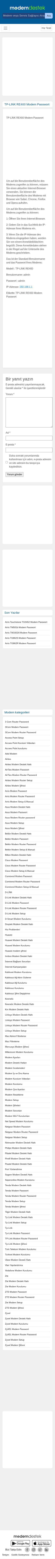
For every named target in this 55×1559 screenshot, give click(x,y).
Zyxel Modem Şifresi (15, 1345)
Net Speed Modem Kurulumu (19, 1121)
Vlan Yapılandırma (14, 1265)
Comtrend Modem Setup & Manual (22, 887)
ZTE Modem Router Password (19, 1297)
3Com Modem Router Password (20, 732)
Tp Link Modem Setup (15, 1222)
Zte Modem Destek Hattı (17, 1281)
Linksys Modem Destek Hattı (19, 1015)
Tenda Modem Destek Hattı (18, 1185)
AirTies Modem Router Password (21, 775)
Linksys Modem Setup (15, 1031)
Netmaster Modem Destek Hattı (20, 1142)
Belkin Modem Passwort (16, 839)
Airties (8, 759)
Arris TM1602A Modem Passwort (21, 632)
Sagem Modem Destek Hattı (18, 1174)
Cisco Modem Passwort (16, 860)
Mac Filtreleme (12, 1041)
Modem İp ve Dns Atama (17, 1073)
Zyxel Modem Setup (14, 1340)
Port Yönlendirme (13, 1169)
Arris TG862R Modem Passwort (20, 643)
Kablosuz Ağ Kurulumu (16, 983)
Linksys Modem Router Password (21, 1025)
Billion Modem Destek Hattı (18, 855)
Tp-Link (8, 1228)
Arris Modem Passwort (16, 791)
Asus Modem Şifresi (14, 828)
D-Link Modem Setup (15, 913)
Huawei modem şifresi (15, 951)
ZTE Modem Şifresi (14, 1308)
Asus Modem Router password (20, 817)
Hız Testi (46, 28)
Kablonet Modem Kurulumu (18, 972)
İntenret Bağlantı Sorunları (18, 961)
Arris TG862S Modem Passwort (20, 638)
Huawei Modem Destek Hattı (19, 940)
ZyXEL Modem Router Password (21, 1334)
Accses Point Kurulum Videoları (20, 743)
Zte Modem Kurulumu (15, 1286)
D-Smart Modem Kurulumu (18, 919)
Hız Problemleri (12, 929)
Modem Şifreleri (12, 1105)
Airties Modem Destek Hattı (18, 764)
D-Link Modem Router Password (21, 908)
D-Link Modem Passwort (17, 903)
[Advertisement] (27, 66)
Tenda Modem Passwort (16, 1190)
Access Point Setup (14, 737)
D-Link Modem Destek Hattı (18, 897)
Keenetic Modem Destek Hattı (19, 1004)
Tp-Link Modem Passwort (17, 1233)
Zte (6, 1276)
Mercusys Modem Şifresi (17, 1047)
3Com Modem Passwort (16, 727)
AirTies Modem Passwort (17, 769)
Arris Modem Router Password (20, 796)
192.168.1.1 (26, 287)
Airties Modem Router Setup (18, 780)
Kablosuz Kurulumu (14, 988)
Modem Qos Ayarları (15, 1089)
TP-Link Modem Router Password (21, 1238)
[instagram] (33, 1549)
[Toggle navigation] (5, 28)
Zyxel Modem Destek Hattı (18, 1318)
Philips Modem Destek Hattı (18, 1148)
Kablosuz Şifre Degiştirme (17, 993)
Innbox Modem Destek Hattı (18, 956)
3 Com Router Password (17, 722)
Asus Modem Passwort (16, 812)
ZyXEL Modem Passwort (17, 1329)
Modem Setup (12, 1100)
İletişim (5, 1555)
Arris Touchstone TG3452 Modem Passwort (26, 622)
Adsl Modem (11, 753)
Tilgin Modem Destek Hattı (18, 1212)
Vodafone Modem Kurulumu (18, 1270)
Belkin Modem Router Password (20, 844)
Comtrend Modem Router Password (22, 881)
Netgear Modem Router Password (21, 1132)
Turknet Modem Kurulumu (17, 1254)
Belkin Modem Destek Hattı (18, 833)
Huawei (8, 935)
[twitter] (40, 1549)
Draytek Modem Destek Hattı (19, 924)
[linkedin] (46, 1549)
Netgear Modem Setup (16, 1137)
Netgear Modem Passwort (17, 1126)
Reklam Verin (38, 1555)
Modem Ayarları (12, 1057)
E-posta (11, 444)
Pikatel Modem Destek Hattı (18, 1153)
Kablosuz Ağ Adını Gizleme (18, 977)
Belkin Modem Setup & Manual (20, 849)
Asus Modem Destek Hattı (17, 807)
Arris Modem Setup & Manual (19, 801)
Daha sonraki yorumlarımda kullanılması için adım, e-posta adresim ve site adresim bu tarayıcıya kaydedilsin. (30, 461)
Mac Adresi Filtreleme (15, 1036)
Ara (49, 15)
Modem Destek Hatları (16, 1063)
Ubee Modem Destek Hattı (18, 1260)
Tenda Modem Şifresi (15, 1206)
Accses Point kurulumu (16, 748)
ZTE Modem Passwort (16, 1292)
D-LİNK (8, 892)
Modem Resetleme (14, 1094)
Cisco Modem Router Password (20, 865)
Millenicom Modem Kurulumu (19, 1052)
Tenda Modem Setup (15, 1201)
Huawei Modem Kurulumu (17, 945)
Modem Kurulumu (13, 1084)
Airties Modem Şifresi (15, 785)
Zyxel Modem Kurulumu (16, 1324)
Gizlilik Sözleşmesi (20, 1555)
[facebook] (27, 1549)
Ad (8, 432)
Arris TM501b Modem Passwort (20, 627)
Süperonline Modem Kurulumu (20, 1180)
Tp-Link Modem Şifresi (16, 1244)
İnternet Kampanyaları (16, 967)
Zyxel (7, 1313)
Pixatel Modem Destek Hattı (18, 1164)
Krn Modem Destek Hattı (17, 1009)
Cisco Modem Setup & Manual (19, 871)
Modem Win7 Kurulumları (17, 1116)
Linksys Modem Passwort (17, 1020)
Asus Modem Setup (14, 823)
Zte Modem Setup (13, 1302)
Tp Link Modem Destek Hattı (19, 1217)
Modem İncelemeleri (15, 1068)
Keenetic (9, 999)
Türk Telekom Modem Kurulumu (20, 1249)
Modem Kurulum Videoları (17, 1078)
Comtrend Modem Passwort (18, 876)
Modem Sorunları (13, 1110)
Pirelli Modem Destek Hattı (18, 1158)
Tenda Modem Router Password (20, 1196)
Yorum (10, 394)
